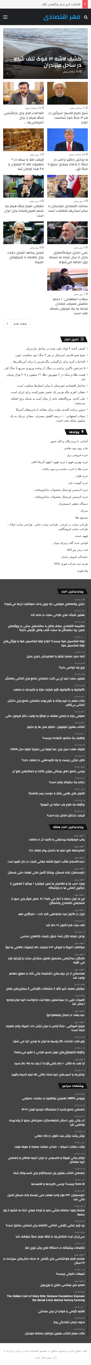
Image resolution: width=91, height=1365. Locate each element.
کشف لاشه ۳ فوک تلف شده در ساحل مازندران (55, 348)
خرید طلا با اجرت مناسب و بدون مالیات (65, 469)
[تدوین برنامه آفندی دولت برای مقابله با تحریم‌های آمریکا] (23, 232)
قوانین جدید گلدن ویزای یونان (70, 542)
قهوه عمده (81, 535)
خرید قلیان (82, 476)
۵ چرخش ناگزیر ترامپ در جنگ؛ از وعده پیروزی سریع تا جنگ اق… (68, 164)
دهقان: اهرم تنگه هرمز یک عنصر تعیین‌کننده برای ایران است (24, 211)
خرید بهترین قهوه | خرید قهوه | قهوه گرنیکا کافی (59, 462)
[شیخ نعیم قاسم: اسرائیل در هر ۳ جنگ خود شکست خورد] (67, 93)
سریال (84, 510)
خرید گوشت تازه (78, 482)
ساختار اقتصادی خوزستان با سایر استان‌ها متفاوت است (68, 208)
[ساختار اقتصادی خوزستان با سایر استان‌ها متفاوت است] (67, 186)
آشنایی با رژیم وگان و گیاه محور (69, 441)
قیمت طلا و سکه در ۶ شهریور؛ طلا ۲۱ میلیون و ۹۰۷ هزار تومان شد (26, 164)
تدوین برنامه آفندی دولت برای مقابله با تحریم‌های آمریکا (25, 257)
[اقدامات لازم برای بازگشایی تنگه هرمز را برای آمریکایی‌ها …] (23, 93)
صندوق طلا (81, 517)
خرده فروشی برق (77, 455)
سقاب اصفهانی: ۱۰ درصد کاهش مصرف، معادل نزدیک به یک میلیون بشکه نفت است (69, 306)
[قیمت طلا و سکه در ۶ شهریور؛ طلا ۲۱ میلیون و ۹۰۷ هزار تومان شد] (23, 139)
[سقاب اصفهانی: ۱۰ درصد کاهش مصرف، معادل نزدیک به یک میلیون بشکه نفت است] (67, 279)
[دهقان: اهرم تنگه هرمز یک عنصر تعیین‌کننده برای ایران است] (23, 186)
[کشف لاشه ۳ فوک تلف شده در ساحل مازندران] (45, 53)
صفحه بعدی (20, 323)
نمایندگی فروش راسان (74, 556)
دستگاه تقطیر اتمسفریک (73, 503)
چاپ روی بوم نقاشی (76, 448)
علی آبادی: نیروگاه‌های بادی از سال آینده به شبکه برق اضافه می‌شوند (68, 257)
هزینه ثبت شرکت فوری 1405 (71, 563)
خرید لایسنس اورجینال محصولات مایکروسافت (61, 489)
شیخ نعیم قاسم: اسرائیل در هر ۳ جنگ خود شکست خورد (68, 118)
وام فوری (82, 570)
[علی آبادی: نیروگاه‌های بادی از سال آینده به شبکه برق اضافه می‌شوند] (67, 232)
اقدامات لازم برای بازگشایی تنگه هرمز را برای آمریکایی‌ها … (45, 4)
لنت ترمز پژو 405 (77, 549)
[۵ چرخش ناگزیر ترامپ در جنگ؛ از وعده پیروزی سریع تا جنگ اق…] (67, 139)
